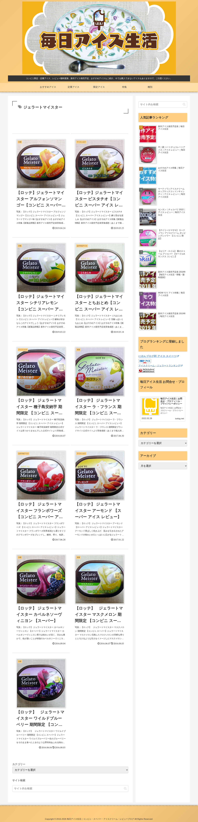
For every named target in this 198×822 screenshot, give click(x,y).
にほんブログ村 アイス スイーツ (157, 356)
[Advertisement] (70, 122)
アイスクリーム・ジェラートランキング (159, 365)
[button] (125, 788)
